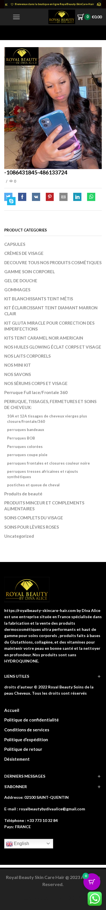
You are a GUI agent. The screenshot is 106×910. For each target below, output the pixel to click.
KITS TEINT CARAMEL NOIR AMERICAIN (43, 337)
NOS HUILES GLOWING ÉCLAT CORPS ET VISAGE (52, 346)
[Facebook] (22, 197)
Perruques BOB (21, 438)
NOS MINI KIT (17, 365)
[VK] (36, 197)
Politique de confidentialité (31, 719)
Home (10, 32)
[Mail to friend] (63, 197)
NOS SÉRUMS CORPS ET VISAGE (36, 383)
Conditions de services (26, 729)
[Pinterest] (50, 197)
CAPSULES (14, 244)
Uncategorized (19, 536)
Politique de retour (23, 749)
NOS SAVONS (17, 374)
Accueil (11, 710)
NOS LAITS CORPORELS (27, 355)
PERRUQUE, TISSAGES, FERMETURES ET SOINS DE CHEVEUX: (50, 404)
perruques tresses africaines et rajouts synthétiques (42, 474)
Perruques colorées (25, 446)
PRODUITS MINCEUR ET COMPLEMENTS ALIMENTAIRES (44, 505)
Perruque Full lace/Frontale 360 (36, 392)
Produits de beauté (23, 493)
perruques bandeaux (25, 429)
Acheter (96, 4)
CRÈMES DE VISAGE (24, 253)
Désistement (17, 759)
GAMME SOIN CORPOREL (29, 271)
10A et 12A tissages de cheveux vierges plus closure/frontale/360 (47, 419)
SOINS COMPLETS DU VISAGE (33, 517)
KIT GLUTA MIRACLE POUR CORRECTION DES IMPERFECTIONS (49, 325)
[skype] (10, 201)
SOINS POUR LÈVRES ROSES (31, 527)
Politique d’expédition (26, 739)
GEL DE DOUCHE (20, 280)
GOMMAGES (17, 289)
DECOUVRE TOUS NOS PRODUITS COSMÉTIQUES (52, 262)
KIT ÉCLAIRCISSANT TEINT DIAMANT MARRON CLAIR (51, 310)
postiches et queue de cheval (33, 485)
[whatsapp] (91, 197)
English (21, 843)
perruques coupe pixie (27, 454)
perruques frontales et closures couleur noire (48, 463)
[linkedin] (77, 197)
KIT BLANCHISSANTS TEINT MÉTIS (38, 298)
